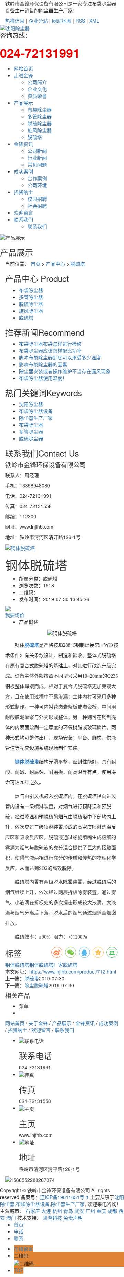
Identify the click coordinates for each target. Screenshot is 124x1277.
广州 (90, 1210)
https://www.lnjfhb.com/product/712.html (72, 971)
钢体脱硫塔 (17, 964)
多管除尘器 (40, 116)
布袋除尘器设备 (36, 410)
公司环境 (37, 185)
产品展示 (23, 102)
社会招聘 (37, 205)
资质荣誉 (37, 95)
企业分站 (38, 20)
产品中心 (55, 263)
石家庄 (32, 1210)
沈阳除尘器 (31, 404)
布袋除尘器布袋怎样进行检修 (50, 343)
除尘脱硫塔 (36, 985)
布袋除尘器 (40, 109)
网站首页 (23, 68)
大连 (46, 1210)
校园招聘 (37, 198)
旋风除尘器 (40, 130)
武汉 (79, 1210)
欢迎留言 (23, 212)
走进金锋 (23, 75)
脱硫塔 (35, 137)
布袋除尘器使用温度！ (43, 378)
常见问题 (37, 164)
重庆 (101, 1210)
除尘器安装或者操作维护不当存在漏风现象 (65, 371)
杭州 (57, 1210)
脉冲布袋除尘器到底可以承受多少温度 (60, 357)
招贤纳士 (23, 191)
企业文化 (37, 88)
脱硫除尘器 (40, 123)
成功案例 (23, 171)
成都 (112, 1210)
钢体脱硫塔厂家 (46, 964)
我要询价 (14, 614)
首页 (35, 263)
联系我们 (23, 219)
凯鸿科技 (52, 1217)
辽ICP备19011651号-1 (64, 1197)
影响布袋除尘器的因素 (43, 364)
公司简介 (37, 82)
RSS (80, 20)
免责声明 (73, 1217)
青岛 (68, 1210)
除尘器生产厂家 (36, 417)
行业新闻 (37, 157)
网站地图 (61, 20)
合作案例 (37, 178)
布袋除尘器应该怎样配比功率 (50, 350)
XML (94, 20)
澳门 (11, 1217)
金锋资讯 (23, 143)
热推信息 (14, 20)
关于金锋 (38, 1023)
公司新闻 (37, 150)
